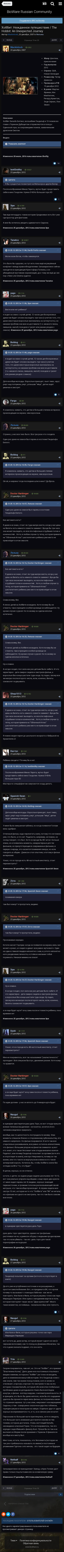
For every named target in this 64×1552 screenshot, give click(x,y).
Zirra (12, 881)
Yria (12, 1359)
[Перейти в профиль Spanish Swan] (6, 797)
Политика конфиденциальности (35, 1540)
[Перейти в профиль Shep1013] (6, 695)
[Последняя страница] (61, 40)
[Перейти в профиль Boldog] (6, 344)
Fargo (13, 400)
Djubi (13, 1031)
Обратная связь (31, 1543)
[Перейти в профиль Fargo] (6, 402)
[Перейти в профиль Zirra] (6, 882)
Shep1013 (15, 693)
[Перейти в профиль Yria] (6, 1361)
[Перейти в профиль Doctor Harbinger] (6, 495)
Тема (13, 1540)
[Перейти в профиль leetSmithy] (6, 171)
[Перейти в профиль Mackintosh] (6, 49)
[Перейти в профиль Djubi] (6, 1032)
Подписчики (29, 1494)
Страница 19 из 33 (32, 40)
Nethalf (14, 1459)
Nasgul (14, 1114)
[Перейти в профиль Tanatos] (6, 241)
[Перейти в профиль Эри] (6, 207)
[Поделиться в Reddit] (3, 1514)
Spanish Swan (17, 796)
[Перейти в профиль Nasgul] (6, 1116)
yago (12, 293)
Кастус (14, 751)
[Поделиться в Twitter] (8, 1514)
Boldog (14, 342)
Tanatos (14, 240)
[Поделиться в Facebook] (13, 1514)
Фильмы (40, 34)
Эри (12, 205)
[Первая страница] (3, 40)
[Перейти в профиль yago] (6, 294)
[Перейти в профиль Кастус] (6, 752)
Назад (9, 40)
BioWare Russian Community (29, 12)
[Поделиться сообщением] (59, 50)
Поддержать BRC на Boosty (32, 20)
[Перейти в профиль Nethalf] (6, 1461)
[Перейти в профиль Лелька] (6, 426)
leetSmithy (16, 169)
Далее (54, 40)
